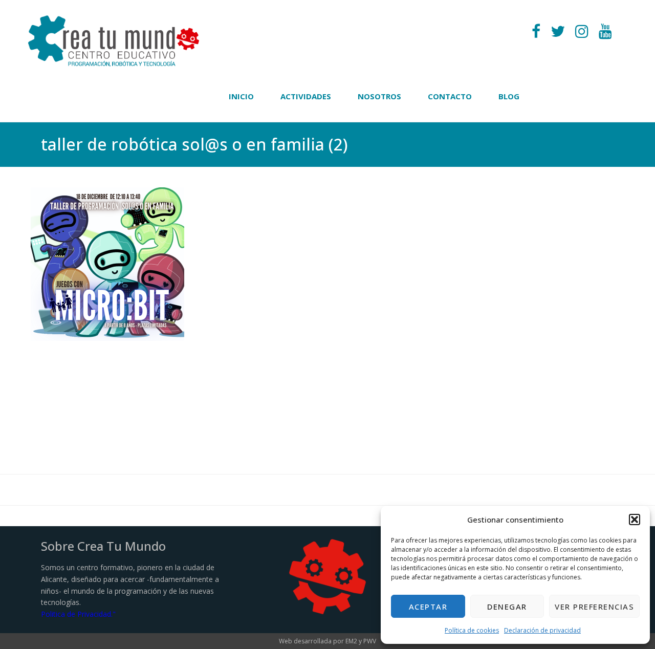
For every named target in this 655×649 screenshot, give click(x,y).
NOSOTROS (379, 96)
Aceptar (428, 606)
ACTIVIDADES (305, 96)
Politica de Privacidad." (78, 614)
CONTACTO (450, 96)
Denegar (507, 606)
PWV (369, 641)
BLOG (508, 96)
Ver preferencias (594, 606)
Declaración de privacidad (542, 630)
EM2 (351, 641)
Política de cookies (472, 630)
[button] (634, 519)
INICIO (241, 96)
